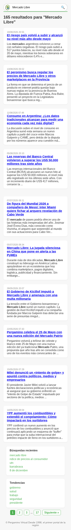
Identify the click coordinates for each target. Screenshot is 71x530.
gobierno (15, 487)
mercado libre (18, 455)
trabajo (14, 495)
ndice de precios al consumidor (29, 459)
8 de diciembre (19, 470)
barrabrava (16, 466)
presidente (16, 502)
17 (37, 512)
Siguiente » (51, 512)
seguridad (16, 498)
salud (13, 491)
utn (11, 462)
